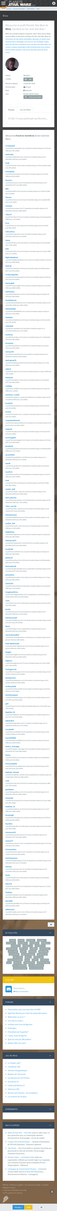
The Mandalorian (36, 965)
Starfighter (29, 963)
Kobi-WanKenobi (12, 643)
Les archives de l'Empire (17, 1096)
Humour (33, 949)
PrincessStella (11, 763)
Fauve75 (8, 884)
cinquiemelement (12, 420)
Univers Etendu (20, 968)
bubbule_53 (10, 806)
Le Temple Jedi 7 (14, 1063)
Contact (45, 1185)
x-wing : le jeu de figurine (17, 1035)
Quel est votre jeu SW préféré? (19, 1039)
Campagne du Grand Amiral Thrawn (22, 1169)
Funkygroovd (10, 669)
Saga (27, 960)
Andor (12, 940)
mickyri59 (9, 352)
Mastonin (9, 377)
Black (7, 626)
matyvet (8, 429)
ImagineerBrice (11, 592)
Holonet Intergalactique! (17, 1070)
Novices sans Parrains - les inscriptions (23, 1093)
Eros (7, 223)
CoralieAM (9, 729)
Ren (29, 1132)
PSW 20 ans (18, 957)
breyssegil (9, 815)
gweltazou (9, 789)
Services (44, 960)
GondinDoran (10, 300)
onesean (8, 206)
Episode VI (16, 946)
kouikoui (9, 334)
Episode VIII (40, 946)
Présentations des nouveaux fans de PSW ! (24, 1009)
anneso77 (9, 841)
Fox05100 (9, 549)
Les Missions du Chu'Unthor (19, 1078)
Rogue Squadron (15, 960)
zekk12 (8, 369)
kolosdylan (9, 171)
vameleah (9, 326)
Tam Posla (12, 1148)
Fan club (23, 949)
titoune (8, 197)
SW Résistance (43, 963)
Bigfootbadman (11, 257)
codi (7, 781)
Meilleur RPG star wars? (17, 1043)
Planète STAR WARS (21, 3)
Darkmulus (9, 291)
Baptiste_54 (10, 712)
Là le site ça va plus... (16, 1020)
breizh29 (8, 403)
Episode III (11, 943)
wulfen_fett (10, 523)
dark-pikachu (10, 497)
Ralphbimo (9, 532)
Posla (24, 1148)
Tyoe (7, 600)
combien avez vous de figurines (20, 1024)
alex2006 (8, 901)
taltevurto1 (10, 909)
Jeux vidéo (13, 951)
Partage (18, 1207)
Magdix (8, 652)
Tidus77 (8, 214)
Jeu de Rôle (45, 949)
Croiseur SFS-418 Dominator (19, 1142)
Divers (21, 940)
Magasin (32, 951)
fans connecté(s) (20, 989)
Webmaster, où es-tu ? (16, 1017)
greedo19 (9, 446)
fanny (7, 240)
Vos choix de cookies (33, 1185)
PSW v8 (5, 1185)
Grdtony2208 (10, 686)
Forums (11, 110)
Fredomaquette (11, 274)
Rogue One (38, 957)
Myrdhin (8, 824)
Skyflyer (8, 892)
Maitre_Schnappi (12, 746)
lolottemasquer (11, 695)
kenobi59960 (10, 738)
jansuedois (9, 575)
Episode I (30, 940)
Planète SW (42, 954)
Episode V (46, 943)
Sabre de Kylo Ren (15, 1132)
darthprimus (10, 678)
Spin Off (17, 963)
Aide (28, 1207)
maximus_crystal (12, 395)
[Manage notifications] (52, 1192)
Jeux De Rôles (25, 110)
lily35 (7, 875)
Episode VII (27, 946)
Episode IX (34, 943)
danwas (8, 866)
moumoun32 (10, 832)
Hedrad (8, 266)
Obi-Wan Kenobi (28, 954)
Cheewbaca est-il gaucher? (18, 1032)
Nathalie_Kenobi (12, 772)
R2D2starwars (11, 515)
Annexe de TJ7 (13, 1081)
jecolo (7, 609)
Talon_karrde (10, 506)
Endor (43, 1162)
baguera (8, 660)
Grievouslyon (10, 849)
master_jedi (10, 489)
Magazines (43, 951)
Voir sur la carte (35, 97)
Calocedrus (10, 231)
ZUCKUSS (9, 583)
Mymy (7, 755)
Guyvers (8, 180)
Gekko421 (9, 154)
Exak (7, 163)
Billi (7, 189)
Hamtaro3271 (10, 540)
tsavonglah (9, 283)
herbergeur (12, 1028)
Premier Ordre (13, 1157)
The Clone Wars (19, 965)
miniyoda (9, 798)
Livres (23, 951)
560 (30, 79)
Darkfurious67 (11, 618)
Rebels (28, 957)
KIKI (7, 249)
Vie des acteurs (36, 968)
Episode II (42, 940)
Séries (35, 960)
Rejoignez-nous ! (9, 1187)
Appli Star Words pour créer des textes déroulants (27, 1013)
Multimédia (14, 954)
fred (7, 480)
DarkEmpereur (11, 858)
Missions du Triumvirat (16, 1074)
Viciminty (9, 343)
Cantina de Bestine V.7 (16, 1085)
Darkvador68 (10, 566)
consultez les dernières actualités (18, 39)
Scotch (8, 412)
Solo (9, 963)
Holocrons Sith (13, 1089)
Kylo (26, 1132)
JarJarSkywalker (12, 635)
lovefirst (8, 472)
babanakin (9, 720)
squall (7, 463)
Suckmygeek (10, 437)
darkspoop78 (10, 360)
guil (6, 703)
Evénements (12, 949)
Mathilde (9, 317)
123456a (8, 386)
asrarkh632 (10, 455)
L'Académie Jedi (14, 1066)
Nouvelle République (35, 1171)
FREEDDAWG (10, 309)
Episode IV (23, 943)
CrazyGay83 (10, 146)
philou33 (9, 558)
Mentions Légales (16, 1185)
